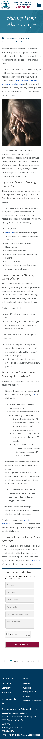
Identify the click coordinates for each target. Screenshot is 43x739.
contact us (36, 560)
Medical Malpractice (32, 700)
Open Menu (39, 5)
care (33, 394)
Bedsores (9, 232)
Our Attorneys (8, 678)
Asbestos (27, 696)
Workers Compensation (29, 690)
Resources (6, 692)
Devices (26, 683)
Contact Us (7, 688)
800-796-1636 (24, 7)
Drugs (26, 678)
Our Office (6, 683)
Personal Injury (13, 38)
